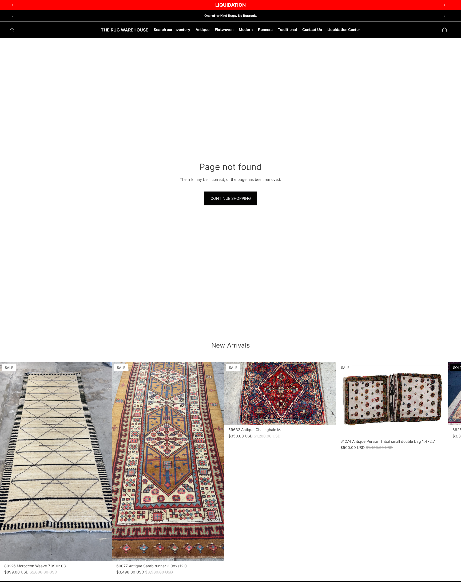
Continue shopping (230, 198)
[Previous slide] (12, 16)
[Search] (12, 30)
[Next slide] (444, 16)
